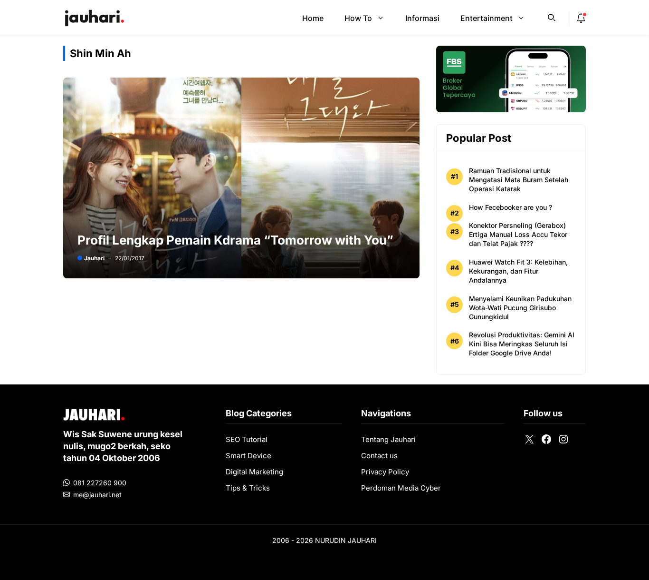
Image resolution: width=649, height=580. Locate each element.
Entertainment (486, 18)
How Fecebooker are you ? (510, 207)
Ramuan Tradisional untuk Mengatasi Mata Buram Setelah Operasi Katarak (518, 180)
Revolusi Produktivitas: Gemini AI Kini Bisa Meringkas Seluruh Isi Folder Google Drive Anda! (521, 344)
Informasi (422, 18)
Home (313, 18)
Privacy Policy (385, 471)
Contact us (379, 455)
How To (358, 18)
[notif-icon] (581, 18)
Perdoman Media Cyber (401, 487)
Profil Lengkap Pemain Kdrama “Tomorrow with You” (235, 240)
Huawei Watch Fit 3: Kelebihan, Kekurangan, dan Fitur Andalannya (518, 271)
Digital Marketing (254, 471)
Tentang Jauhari (388, 439)
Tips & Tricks (248, 487)
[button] (551, 16)
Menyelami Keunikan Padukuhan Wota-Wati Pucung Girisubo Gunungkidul (520, 308)
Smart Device (248, 455)
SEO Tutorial (246, 439)
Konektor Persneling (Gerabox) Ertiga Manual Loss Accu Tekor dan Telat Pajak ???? (518, 234)
